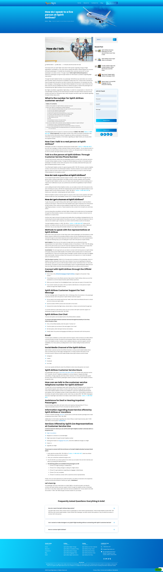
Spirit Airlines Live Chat (53, 117)
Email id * (98, 104)
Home (79, 3)
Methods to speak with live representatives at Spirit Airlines (61, 113)
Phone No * (98, 99)
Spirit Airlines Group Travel (88, 548)
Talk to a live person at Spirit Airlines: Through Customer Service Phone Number (65, 109)
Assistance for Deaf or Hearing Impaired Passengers (59, 124)
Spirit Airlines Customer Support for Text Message (59, 116)
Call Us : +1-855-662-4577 (85, 146)
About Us (86, 3)
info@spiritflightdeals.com (108, 549)
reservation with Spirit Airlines (66, 372)
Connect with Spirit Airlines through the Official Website (60, 114)
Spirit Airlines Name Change (70, 551)
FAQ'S (46, 555)
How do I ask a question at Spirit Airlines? (57, 110)
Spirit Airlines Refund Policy (88, 551)
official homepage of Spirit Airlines (65, 274)
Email (50, 118)
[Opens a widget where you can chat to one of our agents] (158, 569)
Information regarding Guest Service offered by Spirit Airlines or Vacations (64, 125)
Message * (98, 109)
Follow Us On (106, 130)
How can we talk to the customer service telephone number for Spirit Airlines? (65, 123)
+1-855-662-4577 (113, 3)
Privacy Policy (96, 570)
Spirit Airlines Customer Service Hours (57, 121)
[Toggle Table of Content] (90, 104)
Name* (97, 93)
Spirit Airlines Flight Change (70, 547)
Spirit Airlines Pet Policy (87, 555)
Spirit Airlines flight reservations (71, 555)
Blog (102, 3)
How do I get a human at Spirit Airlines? (57, 111)
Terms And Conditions (106, 570)
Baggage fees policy (64, 440)
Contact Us (94, 3)
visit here (62, 414)
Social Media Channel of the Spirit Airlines (57, 120)
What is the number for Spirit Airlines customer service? (59, 106)
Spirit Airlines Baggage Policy (70, 553)
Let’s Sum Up (53, 128)
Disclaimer (115, 570)
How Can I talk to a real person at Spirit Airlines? (58, 107)
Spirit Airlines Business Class (88, 553)
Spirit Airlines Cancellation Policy (71, 548)
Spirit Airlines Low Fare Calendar (89, 547)
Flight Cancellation (51, 433)
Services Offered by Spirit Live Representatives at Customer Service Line (64, 127)
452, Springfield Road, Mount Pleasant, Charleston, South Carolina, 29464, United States (109, 553)
